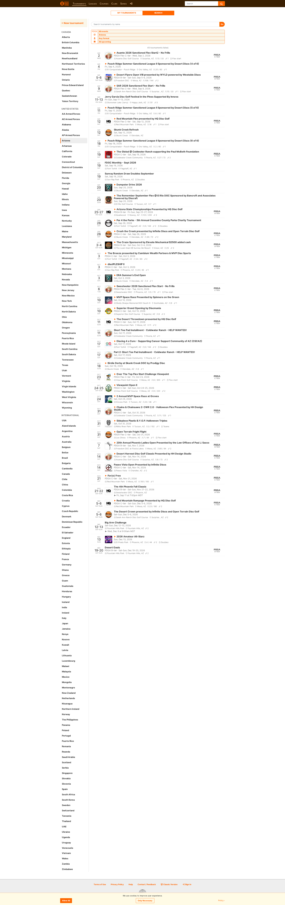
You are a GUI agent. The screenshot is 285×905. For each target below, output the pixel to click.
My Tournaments (126, 13)
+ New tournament (72, 23)
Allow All (66, 901)
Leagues (93, 3)
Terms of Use (100, 884)
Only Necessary (145, 901)
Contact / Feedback (147, 884)
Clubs (114, 3)
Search (158, 13)
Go (222, 24)
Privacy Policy (117, 884)
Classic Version (170, 884)
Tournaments (79, 3)
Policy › (221, 901)
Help (131, 884)
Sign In (188, 884)
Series (123, 3)
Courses (104, 3)
